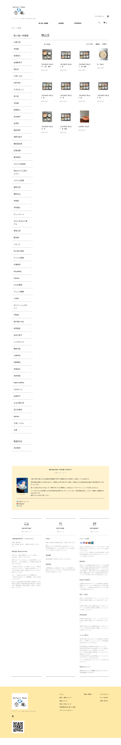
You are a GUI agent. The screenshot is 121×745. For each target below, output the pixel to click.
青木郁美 (17, 157)
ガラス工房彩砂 (20, 164)
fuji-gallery (17, 271)
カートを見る (104, 697)
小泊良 (16, 298)
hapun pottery (19, 382)
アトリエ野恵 (19, 257)
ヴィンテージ (19, 214)
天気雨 (16, 103)
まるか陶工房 (19, 402)
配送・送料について (65, 697)
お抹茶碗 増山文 (83, 126)
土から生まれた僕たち (20, 222)
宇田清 (16, 314)
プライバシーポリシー (66, 710)
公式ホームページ (23, 501)
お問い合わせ (104, 701)
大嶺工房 (17, 42)
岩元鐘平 (17, 116)
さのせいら (18, 389)
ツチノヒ (17, 244)
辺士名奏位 (18, 409)
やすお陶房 (18, 284)
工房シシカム (19, 423)
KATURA (17, 82)
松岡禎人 (17, 109)
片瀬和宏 (17, 264)
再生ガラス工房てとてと (20, 172)
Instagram (21, 504)
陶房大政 (17, 348)
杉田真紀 (17, 328)
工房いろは (18, 76)
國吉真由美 (18, 143)
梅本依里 (17, 130)
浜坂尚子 (17, 396)
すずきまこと (19, 89)
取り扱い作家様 (43, 23)
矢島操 (16, 200)
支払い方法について (65, 704)
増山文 (19, 28)
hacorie (16, 278)
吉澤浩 (16, 123)
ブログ (20, 506)
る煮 (15, 430)
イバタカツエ (19, 341)
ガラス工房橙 (19, 180)
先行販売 (61, 23)
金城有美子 (18, 62)
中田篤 (16, 49)
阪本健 (16, 237)
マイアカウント (99, 16)
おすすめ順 (89, 44)
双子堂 (16, 96)
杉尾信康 (17, 150)
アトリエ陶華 (19, 291)
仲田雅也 (17, 362)
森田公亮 (17, 187)
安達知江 (17, 55)
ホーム (13, 28)
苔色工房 (17, 230)
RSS (85, 694)
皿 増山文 (100, 64)
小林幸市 (17, 355)
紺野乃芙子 (18, 136)
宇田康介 (17, 207)
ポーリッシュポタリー (20, 306)
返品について (63, 701)
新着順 (104, 44)
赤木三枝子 (18, 335)
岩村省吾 (17, 375)
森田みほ (17, 194)
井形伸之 (17, 369)
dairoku (16, 416)
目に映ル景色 (19, 251)
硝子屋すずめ (19, 321)
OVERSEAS (77, 23)
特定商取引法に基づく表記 (67, 707)
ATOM (89, 694)
